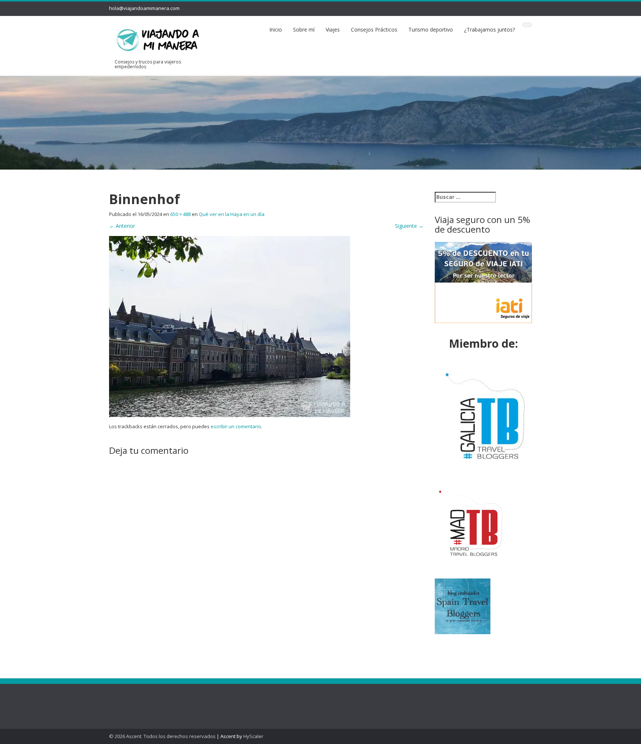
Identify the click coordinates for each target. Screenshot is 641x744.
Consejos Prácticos (374, 29)
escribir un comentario (236, 426)
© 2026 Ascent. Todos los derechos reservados (162, 736)
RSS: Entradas (134, 698)
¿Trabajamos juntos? (489, 29)
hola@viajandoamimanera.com (144, 8)
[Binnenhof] (229, 326)
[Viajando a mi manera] (158, 38)
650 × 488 (180, 214)
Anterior (122, 225)
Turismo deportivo (430, 29)
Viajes (333, 29)
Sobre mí (304, 29)
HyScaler (253, 736)
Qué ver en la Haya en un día (231, 214)
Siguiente (409, 225)
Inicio (275, 29)
